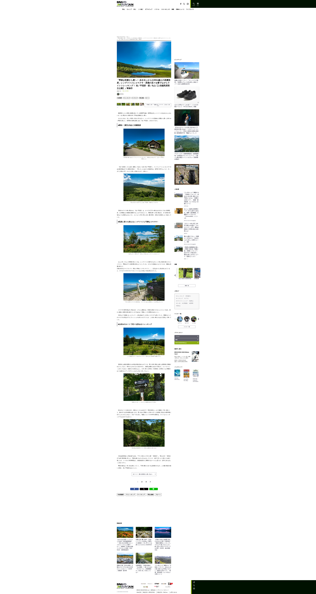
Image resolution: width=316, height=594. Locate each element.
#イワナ (186, 298)
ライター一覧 (187, 326)
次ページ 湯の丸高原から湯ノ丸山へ (143, 474)
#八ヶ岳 (178, 303)
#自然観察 (119, 98)
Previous (175, 275)
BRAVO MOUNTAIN (121, 36)
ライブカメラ (190, 9)
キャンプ (129, 9)
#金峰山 (191, 301)
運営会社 (153, 590)
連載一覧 (187, 285)
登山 (123, 9)
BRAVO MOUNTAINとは (143, 590)
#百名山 (178, 305)
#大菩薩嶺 (184, 303)
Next (198, 275)
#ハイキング (134, 98)
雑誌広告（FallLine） (162, 592)
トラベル (156, 9)
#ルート (147, 98)
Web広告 (139, 592)
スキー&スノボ (165, 9)
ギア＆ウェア (148, 9)
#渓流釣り (188, 296)
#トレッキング (127, 98)
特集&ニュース (180, 9)
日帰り (127, 91)
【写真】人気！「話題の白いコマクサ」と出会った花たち (158, 105)
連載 (173, 9)
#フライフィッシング (181, 301)
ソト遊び (140, 9)
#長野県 (191, 303)
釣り (135, 9)
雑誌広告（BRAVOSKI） (149, 592)
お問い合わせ (173, 592)
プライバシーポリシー (163, 590)
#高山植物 (141, 98)
